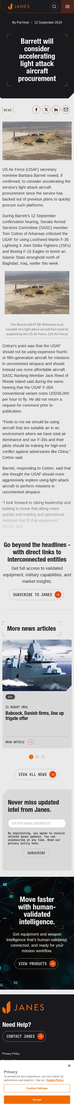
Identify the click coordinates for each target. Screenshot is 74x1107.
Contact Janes (21, 1036)
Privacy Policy (11, 1053)
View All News (33, 774)
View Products (33, 963)
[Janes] (18, 6)
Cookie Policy (54, 1080)
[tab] (31, 756)
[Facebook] (36, 109)
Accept (37, 1099)
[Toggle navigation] (67, 6)
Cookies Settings (37, 1088)
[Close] (69, 1065)
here (35, 843)
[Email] (66, 109)
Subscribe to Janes (32, 594)
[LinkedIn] (56, 109)
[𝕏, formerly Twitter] (46, 109)
